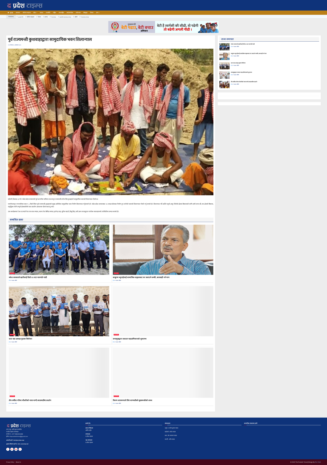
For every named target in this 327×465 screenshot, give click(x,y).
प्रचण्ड (46, 17)
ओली (76, 17)
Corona (53, 17)
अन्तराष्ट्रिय (61, 12)
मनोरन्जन (78, 12)
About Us (18, 462)
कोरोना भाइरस (27, 12)
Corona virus (85, 17)
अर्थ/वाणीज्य (70, 12)
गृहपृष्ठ (11, 12)
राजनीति (48, 12)
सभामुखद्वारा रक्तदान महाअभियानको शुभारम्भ (129, 339)
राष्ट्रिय (54, 12)
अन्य (97, 12)
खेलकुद (85, 12)
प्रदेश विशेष (12, 273)
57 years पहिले (13, 280)
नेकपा (39, 17)
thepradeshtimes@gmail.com (18, 436)
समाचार (18, 12)
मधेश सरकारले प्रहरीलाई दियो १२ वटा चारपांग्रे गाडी (28, 277)
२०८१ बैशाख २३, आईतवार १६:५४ (14, 45)
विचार (91, 12)
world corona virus (65, 17)
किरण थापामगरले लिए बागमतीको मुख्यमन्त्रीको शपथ (132, 400)
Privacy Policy (10, 462)
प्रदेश (34, 12)
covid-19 (20, 17)
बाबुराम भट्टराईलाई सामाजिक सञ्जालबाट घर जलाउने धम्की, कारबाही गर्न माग (141, 277)
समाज (41, 12)
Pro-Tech (318, 462)
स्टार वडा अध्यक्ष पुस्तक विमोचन (20, 339)
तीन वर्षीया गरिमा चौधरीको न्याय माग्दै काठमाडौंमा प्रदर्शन (30, 400)
